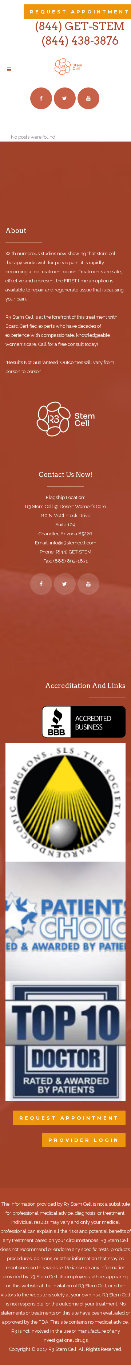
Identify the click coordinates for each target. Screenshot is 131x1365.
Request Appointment (69, 1118)
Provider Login (83, 1140)
